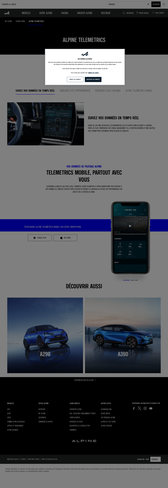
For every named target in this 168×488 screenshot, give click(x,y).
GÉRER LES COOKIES (75, 79)
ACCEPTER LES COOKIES (93, 79)
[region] (85, 67)
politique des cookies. (93, 73)
